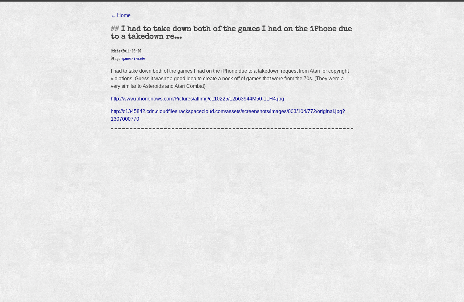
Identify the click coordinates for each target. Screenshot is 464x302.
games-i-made (133, 58)
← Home (121, 15)
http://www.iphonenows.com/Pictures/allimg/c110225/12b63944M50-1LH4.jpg (197, 98)
